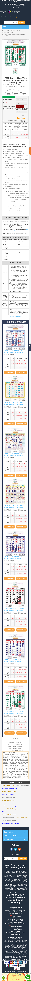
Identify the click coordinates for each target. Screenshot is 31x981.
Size (4, 102)
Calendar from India (13, 742)
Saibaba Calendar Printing (9, 811)
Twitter (15, 849)
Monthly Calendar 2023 (15, 750)
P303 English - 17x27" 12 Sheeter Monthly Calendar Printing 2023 (14, 609)
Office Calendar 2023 (14, 748)
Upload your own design (10, 106)
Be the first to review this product (15, 91)
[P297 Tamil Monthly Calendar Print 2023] (15, 337)
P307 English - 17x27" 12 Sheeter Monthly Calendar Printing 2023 (14, 712)
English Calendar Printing (22, 785)
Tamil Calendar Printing (8, 785)
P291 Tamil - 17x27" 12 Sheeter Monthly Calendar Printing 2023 (13, 506)
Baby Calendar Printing (22, 817)
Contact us (30, 151)
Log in (24, 5)
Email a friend (24, 92)
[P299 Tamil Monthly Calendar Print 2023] (15, 71)
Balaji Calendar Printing (8, 803)
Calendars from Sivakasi (13, 744)
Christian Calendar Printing (9, 814)
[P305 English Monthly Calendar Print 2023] (15, 646)
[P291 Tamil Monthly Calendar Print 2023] (15, 491)
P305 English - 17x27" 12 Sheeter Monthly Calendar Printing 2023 (14, 660)
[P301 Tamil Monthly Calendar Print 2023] (15, 543)
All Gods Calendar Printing (9, 791)
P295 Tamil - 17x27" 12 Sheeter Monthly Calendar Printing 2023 (13, 403)
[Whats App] (27, 977)
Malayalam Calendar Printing (9, 788)
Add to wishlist (9, 93)
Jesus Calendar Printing (8, 817)
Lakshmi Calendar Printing (9, 806)
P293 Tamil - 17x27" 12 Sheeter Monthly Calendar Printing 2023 (13, 454)
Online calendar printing (14, 746)
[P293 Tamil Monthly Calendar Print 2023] (15, 440)
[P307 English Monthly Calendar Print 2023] (15, 697)
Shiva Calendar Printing (8, 794)
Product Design (7, 99)
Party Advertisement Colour (23, 109)
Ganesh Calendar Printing (8, 800)
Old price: (19, 116)
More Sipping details (15, 316)
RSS (19, 849)
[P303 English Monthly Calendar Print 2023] (15, 594)
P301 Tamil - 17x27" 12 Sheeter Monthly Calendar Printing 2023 (13, 557)
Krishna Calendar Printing (8, 797)
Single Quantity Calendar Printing (10, 823)
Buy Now (15, 235)
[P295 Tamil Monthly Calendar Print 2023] (15, 388)
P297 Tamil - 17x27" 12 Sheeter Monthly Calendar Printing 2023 (13, 351)
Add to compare (16, 93)
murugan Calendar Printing (9, 809)
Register (18, 5)
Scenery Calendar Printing (9, 820)
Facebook (11, 849)
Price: (18, 118)
